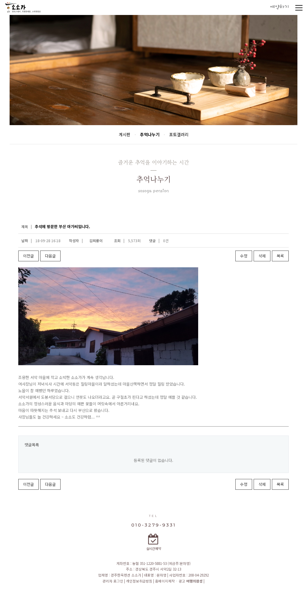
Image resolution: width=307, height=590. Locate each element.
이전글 (28, 256)
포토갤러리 (179, 134)
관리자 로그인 (113, 580)
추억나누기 (149, 134)
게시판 (124, 134)
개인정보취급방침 (139, 580)
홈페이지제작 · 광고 (179, 580)
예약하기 (279, 7)
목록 (280, 256)
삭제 (262, 256)
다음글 (50, 256)
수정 (243, 256)
